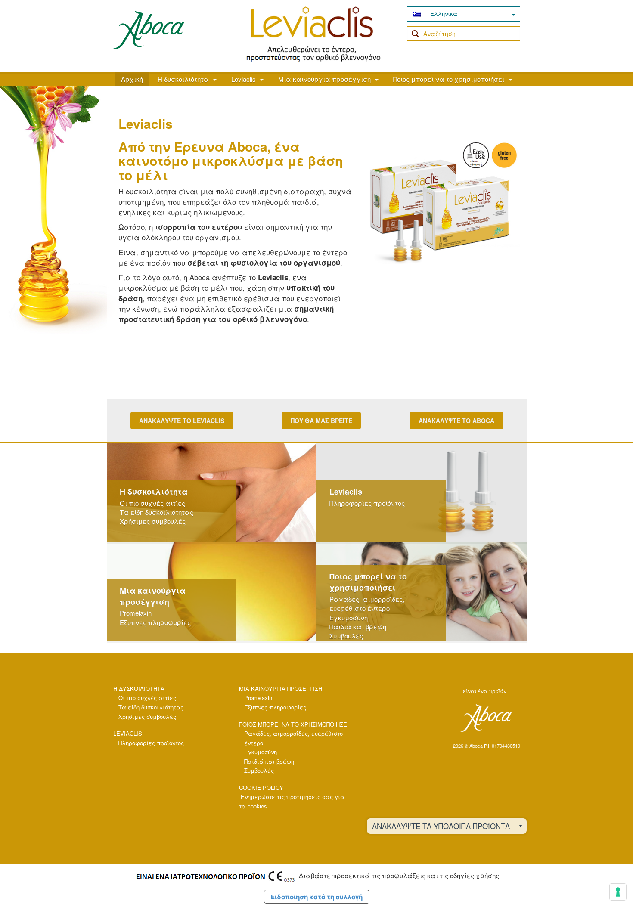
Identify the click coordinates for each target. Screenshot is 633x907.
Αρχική (132, 79)
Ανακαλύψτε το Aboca (456, 420)
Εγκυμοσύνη (348, 617)
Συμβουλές (346, 635)
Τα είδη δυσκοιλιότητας (156, 512)
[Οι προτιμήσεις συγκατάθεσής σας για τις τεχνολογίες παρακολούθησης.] (618, 892)
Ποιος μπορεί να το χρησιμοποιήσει (448, 79)
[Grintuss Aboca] (313, 34)
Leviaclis (243, 79)
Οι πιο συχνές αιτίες (152, 503)
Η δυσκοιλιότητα (183, 79)
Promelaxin (136, 612)
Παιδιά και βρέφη (357, 626)
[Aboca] (485, 718)
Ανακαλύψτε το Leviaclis (181, 420)
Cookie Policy (261, 787)
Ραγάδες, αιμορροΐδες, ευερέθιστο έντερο (366, 603)
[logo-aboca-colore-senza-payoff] (148, 29)
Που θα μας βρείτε (321, 420)
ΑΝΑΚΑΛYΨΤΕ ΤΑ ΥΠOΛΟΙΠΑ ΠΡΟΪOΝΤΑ (441, 825)
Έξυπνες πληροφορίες (155, 622)
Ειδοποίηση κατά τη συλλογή (317, 897)
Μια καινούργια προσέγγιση (324, 79)
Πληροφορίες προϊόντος (367, 503)
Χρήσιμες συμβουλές (153, 521)
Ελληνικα (442, 13)
